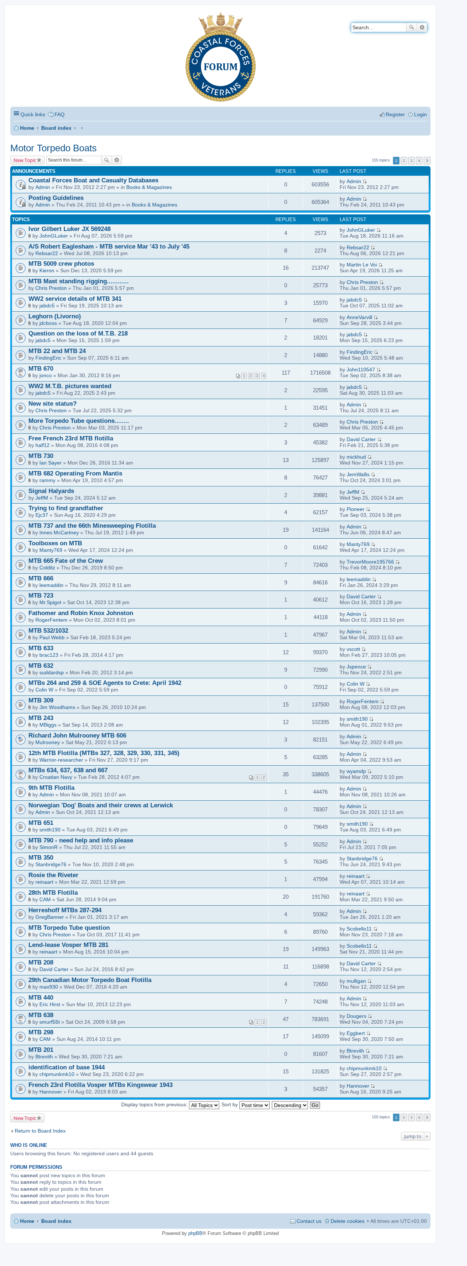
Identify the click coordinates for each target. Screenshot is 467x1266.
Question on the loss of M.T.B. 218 (78, 333)
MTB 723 (40, 595)
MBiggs (48, 725)
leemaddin (51, 585)
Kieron (46, 270)
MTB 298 (40, 1032)
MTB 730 (40, 455)
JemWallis (358, 474)
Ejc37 (41, 515)
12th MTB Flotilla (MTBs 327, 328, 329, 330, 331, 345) (104, 753)
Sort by (230, 1104)
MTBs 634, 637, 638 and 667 (68, 770)
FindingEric (48, 358)
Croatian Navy (55, 777)
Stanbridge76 (50, 864)
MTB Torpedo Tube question (69, 927)
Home (27, 128)
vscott (353, 649)
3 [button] (411, 161)
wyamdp (356, 771)
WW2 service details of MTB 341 (74, 298)
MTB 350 (40, 857)
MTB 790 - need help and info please (80, 840)
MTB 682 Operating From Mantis (75, 473)
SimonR (48, 847)
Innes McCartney (59, 532)
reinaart (44, 882)
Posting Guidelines (56, 197)
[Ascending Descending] (290, 1104)
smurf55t (49, 1022)
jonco (45, 375)
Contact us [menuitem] (309, 1221)
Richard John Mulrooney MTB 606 (77, 735)
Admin (42, 187)
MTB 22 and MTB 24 (57, 351)
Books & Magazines (149, 187)
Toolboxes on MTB (55, 543)
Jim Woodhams (57, 707)
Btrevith (44, 1057)
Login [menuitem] (420, 114)
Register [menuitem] (395, 114)
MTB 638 (40, 1015)
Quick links (32, 114)
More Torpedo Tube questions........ (78, 420)
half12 (42, 445)
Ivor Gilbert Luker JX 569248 (69, 228)
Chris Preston (51, 288)
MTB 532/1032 (48, 630)
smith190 (357, 719)
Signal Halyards (51, 491)
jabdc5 (47, 305)
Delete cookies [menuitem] (347, 1221)
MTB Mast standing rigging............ (78, 281)
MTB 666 (40, 578)
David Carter (361, 439)
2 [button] (404, 161)
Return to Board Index (40, 1131)
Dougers (356, 1016)
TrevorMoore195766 (370, 562)
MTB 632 (40, 665)
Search (411, 27)
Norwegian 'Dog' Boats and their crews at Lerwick (100, 805)
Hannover (50, 1092)
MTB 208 (40, 962)
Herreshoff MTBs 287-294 (64, 910)
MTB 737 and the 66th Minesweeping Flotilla (92, 525)
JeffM (41, 498)
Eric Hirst (49, 1004)
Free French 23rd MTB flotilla (70, 438)
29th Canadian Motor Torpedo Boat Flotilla (89, 980)
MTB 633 (40, 648)
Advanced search (422, 27)
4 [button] (419, 161)
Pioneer (355, 509)
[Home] (16, 16)
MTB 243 (40, 718)
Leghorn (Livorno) (54, 316)
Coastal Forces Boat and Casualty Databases (93, 180)
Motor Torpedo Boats (53, 148)
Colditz (47, 568)
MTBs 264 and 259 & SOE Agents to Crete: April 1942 (104, 682)
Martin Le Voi (362, 265)
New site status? (52, 403)
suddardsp (51, 672)
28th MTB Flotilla (53, 892)
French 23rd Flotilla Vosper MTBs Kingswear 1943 (100, 1084)
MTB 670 (40, 368)
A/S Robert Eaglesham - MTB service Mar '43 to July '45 (108, 246)
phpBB (195, 1233)
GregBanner (49, 917)
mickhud (356, 457)
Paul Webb (52, 637)
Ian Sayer (50, 463)
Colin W (44, 690)
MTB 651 (40, 822)
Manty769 (50, 550)
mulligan (356, 981)
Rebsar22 (46, 253)
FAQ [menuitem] (59, 114)
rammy (47, 480)
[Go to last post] (365, 181)
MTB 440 (40, 997)
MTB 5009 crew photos (61, 263)
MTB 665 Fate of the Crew (65, 560)
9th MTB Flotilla (51, 787)
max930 (48, 987)
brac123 (48, 655)
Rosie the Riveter (53, 875)
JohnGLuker (53, 236)
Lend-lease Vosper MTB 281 (68, 944)
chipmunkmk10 (56, 1074)
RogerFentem (51, 620)
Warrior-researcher (61, 760)
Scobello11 (359, 929)
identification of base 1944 (66, 1067)
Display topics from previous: (155, 1104)
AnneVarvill (359, 317)
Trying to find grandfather (65, 508)
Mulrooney (47, 742)
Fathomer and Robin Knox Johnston (80, 613)
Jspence (356, 667)
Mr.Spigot (50, 602)
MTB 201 (40, 1049)
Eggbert (356, 1033)
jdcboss (48, 323)
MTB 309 (40, 700)
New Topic (24, 160)
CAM (45, 899)
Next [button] (427, 160)
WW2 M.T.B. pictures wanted (69, 386)
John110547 (361, 369)
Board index (56, 128)
